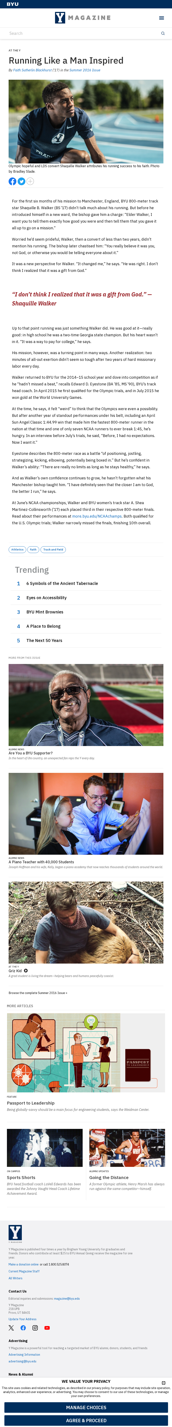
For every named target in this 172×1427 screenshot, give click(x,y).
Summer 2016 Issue (84, 70)
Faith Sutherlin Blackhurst (32, 70)
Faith (33, 549)
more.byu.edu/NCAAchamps (97, 516)
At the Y (15, 50)
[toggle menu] (161, 18)
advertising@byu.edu (22, 1361)
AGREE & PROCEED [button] (86, 1420)
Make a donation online (24, 1264)
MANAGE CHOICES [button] (86, 1407)
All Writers (15, 1278)
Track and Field (53, 549)
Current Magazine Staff (24, 1271)
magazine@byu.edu (67, 1298)
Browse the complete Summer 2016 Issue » (38, 993)
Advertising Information (24, 1355)
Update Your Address (22, 1319)
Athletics (17, 549)
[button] (163, 1382)
